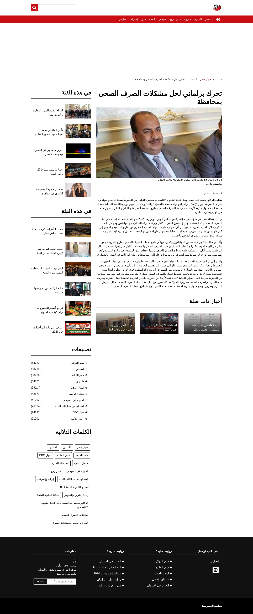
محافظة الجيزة (60, 463)
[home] (218, 19)
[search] (34, 7)
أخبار (179, 19)
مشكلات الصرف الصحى (74, 514)
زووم (171, 19)
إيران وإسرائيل (45, 479)
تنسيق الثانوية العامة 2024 (73, 487)
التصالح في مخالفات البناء (70, 406)
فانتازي (198, 19)
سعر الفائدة (78, 375)
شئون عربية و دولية (110, 585)
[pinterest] (216, 570)
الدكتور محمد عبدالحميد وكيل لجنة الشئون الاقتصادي (64, 504)
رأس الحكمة (77, 418)
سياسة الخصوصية (212, 605)
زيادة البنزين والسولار (76, 494)
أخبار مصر (82, 447)
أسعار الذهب (77, 387)
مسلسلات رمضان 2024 (107, 573)
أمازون (188, 19)
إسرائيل (133, 19)
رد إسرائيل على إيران (109, 579)
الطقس (209, 19)
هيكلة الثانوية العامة (48, 494)
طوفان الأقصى (76, 393)
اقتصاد (152, 19)
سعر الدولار (78, 362)
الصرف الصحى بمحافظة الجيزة (70, 522)
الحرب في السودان (74, 400)
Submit (40, 581)
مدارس (122, 19)
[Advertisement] (126, 49)
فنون (143, 19)
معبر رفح (56, 471)
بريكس (162, 19)
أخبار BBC (78, 412)
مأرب (219, 79)
